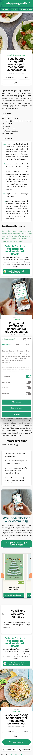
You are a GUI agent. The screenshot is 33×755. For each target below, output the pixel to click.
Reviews (14, 9)
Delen (26, 77)
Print (17, 82)
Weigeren (16, 414)
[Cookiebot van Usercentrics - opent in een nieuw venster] (23, 339)
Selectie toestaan (16, 408)
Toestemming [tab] (6, 344)
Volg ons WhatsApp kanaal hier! (16, 543)
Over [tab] (27, 344)
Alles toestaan (16, 402)
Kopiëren (11, 77)
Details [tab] (17, 344)
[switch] (28, 382)
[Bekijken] (14, 576)
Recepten (5, 9)
